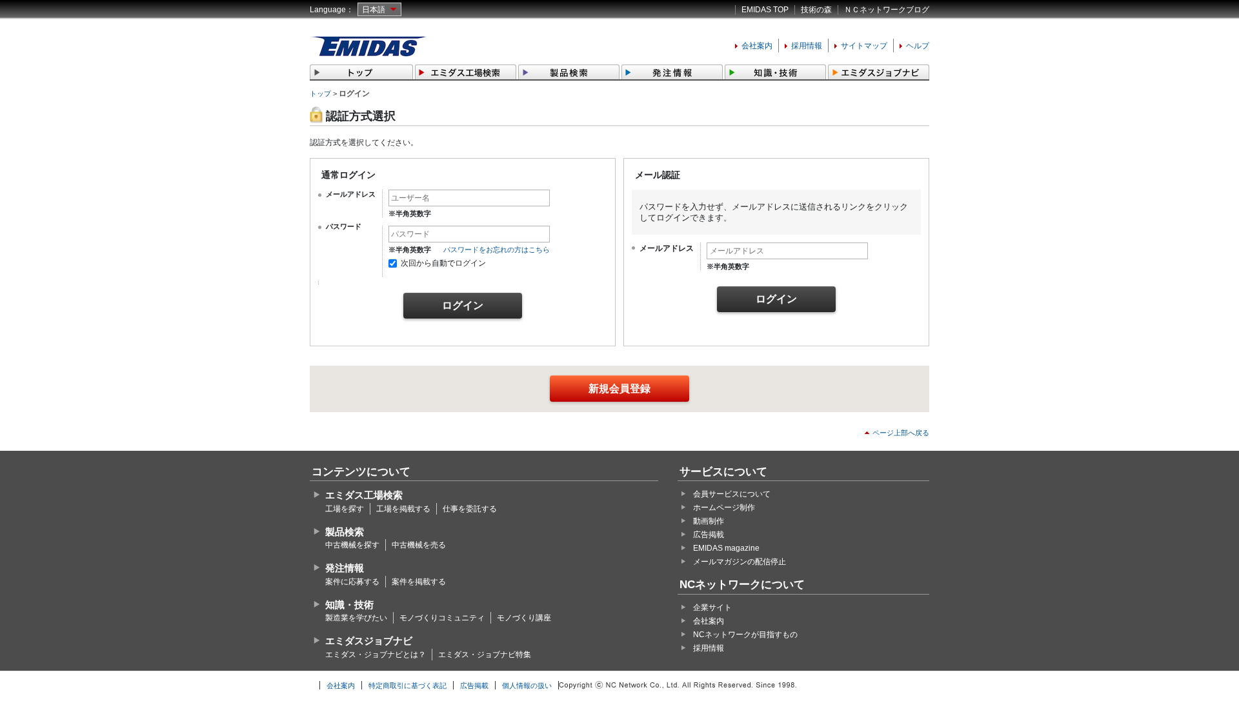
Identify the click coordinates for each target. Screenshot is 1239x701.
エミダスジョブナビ (368, 640)
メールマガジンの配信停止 (739, 561)
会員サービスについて (732, 494)
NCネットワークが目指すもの (745, 634)
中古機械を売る (419, 544)
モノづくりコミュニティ (442, 617)
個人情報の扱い (527, 685)
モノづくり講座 (524, 617)
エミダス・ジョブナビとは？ (375, 654)
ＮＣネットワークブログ (886, 9)
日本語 (373, 9)
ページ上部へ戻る (900, 433)
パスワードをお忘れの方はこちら (496, 249)
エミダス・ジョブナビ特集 (484, 654)
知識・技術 (349, 604)
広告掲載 (708, 534)
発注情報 (344, 567)
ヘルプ (917, 45)
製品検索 (344, 531)
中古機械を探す (352, 544)
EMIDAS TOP (765, 9)
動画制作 (708, 521)
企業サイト (712, 607)
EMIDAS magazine (726, 548)
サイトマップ (864, 45)
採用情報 (806, 45)
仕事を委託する (470, 508)
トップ (320, 93)
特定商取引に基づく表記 (407, 685)
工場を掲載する (403, 508)
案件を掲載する (419, 581)
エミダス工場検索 (364, 494)
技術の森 (816, 9)
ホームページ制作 (724, 507)
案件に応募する (352, 581)
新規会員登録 (619, 388)
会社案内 (756, 45)
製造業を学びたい (356, 617)
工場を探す (344, 508)
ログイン (462, 305)
